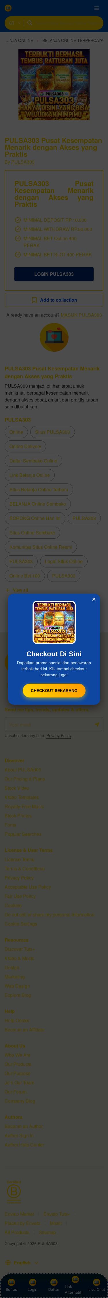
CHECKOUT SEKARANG (54, 690)
